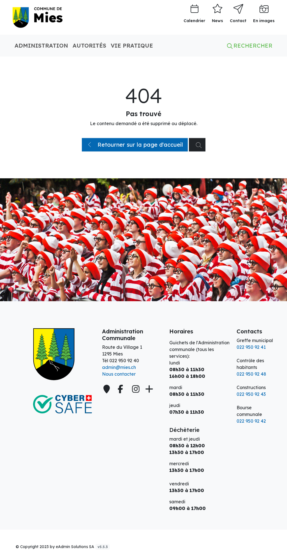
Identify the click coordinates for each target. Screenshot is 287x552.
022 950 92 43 (251, 394)
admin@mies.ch (119, 367)
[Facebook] (121, 389)
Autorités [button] (89, 45)
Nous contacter (119, 374)
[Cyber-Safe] (54, 404)
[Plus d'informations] (148, 389)
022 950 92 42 (251, 421)
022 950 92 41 (251, 347)
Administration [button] (41, 45)
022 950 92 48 (251, 374)
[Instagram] (135, 389)
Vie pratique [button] (132, 45)
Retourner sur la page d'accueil (139, 144)
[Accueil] (54, 354)
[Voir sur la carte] (107, 389)
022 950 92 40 (124, 360)
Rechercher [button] (252, 45)
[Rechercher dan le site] (197, 144)
